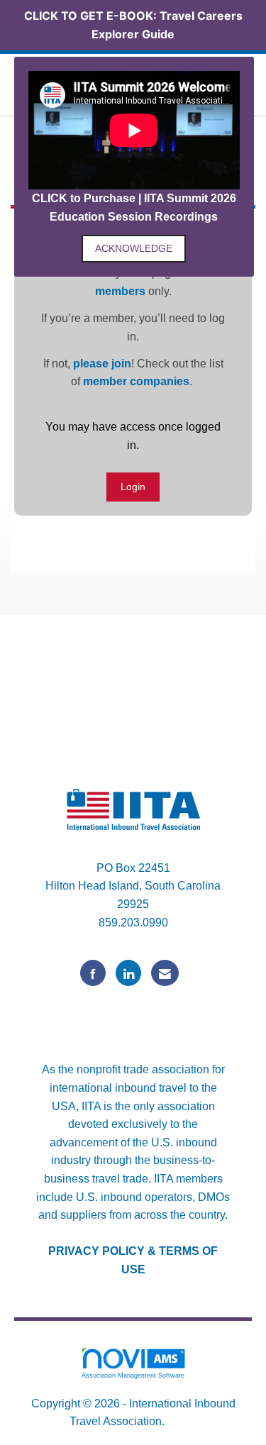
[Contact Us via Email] (165, 973)
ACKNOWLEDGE (133, 248)
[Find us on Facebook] (93, 973)
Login (133, 486)
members (120, 291)
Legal (182, 1421)
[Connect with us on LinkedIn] (128, 973)
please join (102, 364)
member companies (136, 381)
